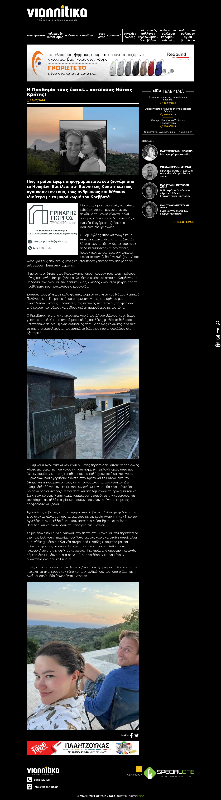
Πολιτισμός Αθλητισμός (55, 35)
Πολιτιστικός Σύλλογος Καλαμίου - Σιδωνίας (168, 35)
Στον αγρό (101, 35)
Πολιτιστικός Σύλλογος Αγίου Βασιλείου (187, 35)
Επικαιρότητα (36, 35)
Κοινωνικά (114, 35)
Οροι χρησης (134, 775)
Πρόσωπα (71, 35)
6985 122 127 (42, 779)
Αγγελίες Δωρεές (129, 35)
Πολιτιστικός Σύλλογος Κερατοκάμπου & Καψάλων (148, 35)
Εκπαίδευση (88, 35)
